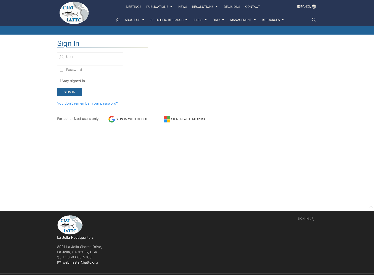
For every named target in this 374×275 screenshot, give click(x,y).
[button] (314, 19)
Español (304, 6)
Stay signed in (73, 81)
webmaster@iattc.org (80, 262)
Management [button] (241, 20)
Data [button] (216, 20)
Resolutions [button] (203, 6)
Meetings (133, 6)
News (182, 6)
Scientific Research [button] (167, 20)
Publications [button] (157, 6)
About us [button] (132, 20)
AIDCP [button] (198, 20)
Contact (252, 6)
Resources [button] (271, 20)
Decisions (232, 6)
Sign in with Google (132, 119)
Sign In (69, 92)
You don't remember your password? (87, 103)
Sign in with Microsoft (190, 119)
